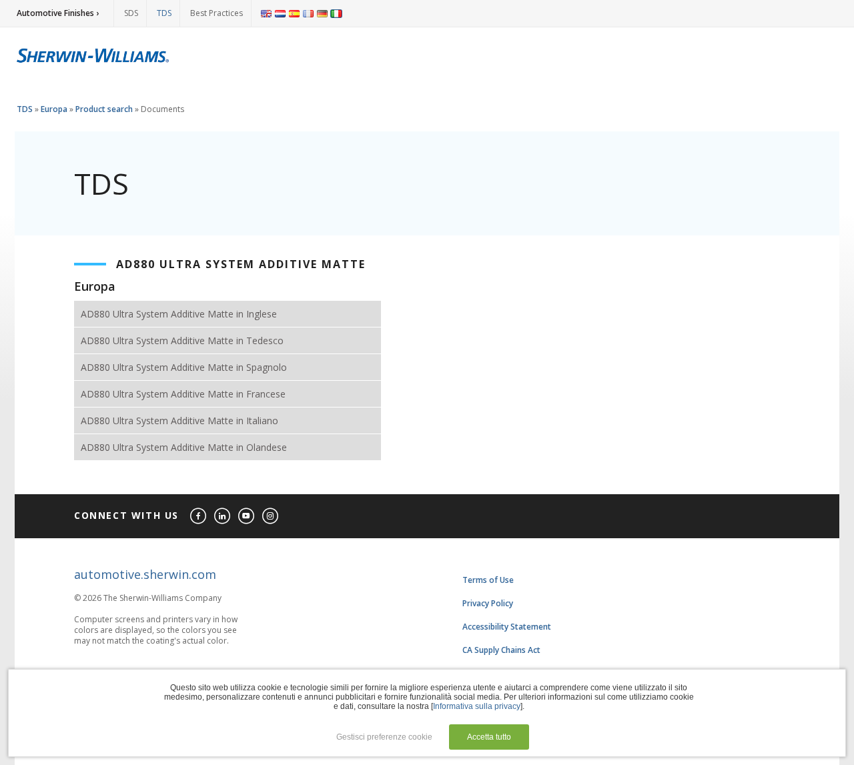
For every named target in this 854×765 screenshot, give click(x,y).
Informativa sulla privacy (476, 706)
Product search (104, 109)
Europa (54, 109)
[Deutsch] (322, 13)
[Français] (308, 13)
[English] (266, 13)
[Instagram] (271, 517)
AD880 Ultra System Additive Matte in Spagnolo (184, 367)
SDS (131, 13)
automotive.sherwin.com (145, 574)
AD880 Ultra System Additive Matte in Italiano (179, 420)
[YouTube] (247, 517)
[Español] (294, 13)
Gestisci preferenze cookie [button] (384, 737)
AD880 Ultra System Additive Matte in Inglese (179, 313)
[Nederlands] (280, 13)
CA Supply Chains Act (501, 650)
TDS (164, 13)
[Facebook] (198, 517)
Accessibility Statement (506, 626)
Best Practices (216, 13)
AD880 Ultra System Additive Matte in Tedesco (182, 340)
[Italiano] (336, 13)
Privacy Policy (487, 603)
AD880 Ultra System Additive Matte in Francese (183, 394)
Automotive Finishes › (58, 13)
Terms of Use (488, 580)
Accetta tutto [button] (489, 737)
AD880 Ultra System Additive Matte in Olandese (184, 447)
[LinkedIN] (223, 517)
